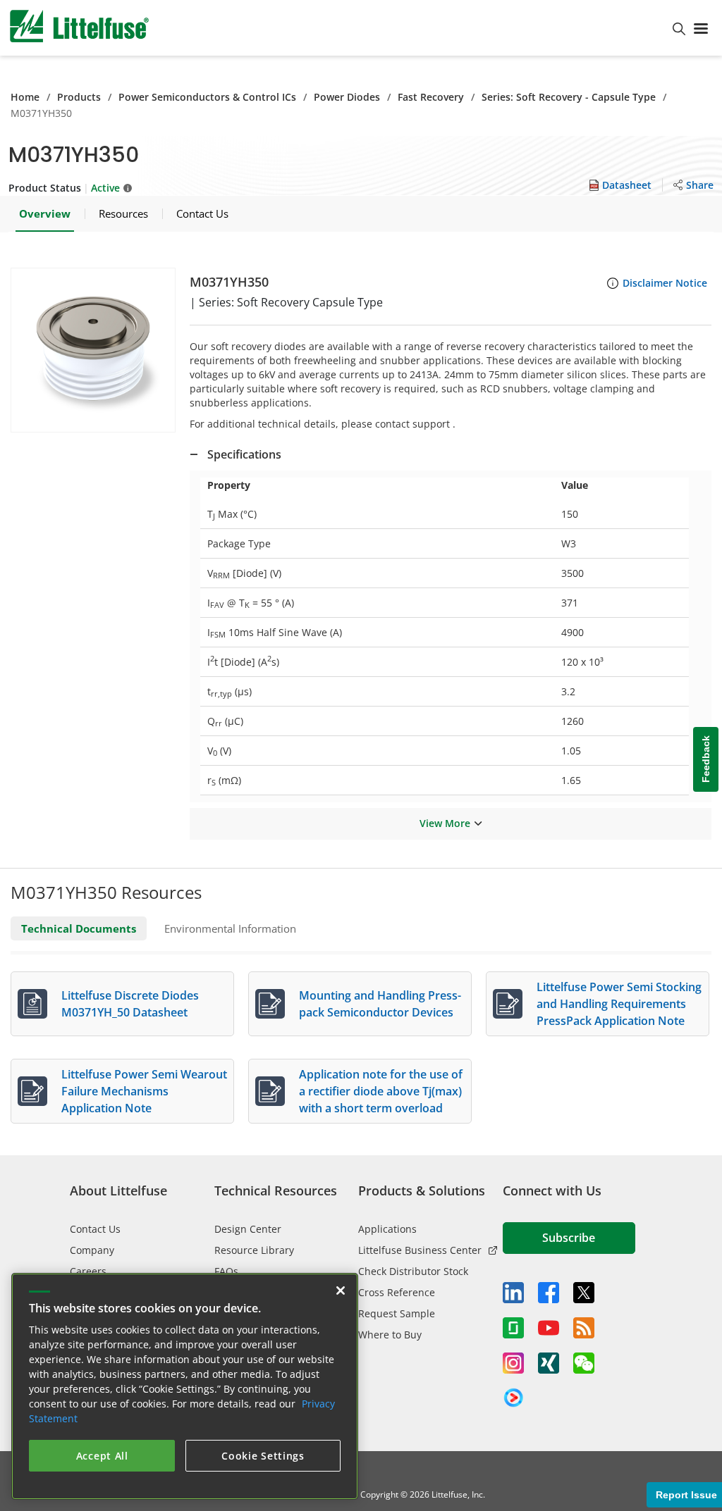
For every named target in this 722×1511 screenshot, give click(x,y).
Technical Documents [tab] (78, 928)
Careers (88, 1271)
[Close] (340, 1290)
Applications (387, 1229)
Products (79, 97)
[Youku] (513, 1398)
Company (92, 1250)
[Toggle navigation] (703, 27)
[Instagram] (513, 1363)
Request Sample (396, 1313)
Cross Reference (396, 1292)
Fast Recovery (431, 97)
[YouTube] (548, 1327)
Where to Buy (390, 1334)
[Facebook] (548, 1292)
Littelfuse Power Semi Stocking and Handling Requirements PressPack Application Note (619, 1003)
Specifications (244, 454)
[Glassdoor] (513, 1327)
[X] (583, 1292)
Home (25, 97)
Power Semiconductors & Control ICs (207, 97)
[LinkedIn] (513, 1292)
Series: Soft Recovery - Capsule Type (569, 97)
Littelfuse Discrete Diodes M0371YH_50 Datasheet (130, 1004)
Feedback (705, 759)
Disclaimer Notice (665, 283)
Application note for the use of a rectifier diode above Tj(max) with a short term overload (381, 1091)
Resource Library (254, 1250)
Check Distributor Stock (413, 1271)
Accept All (102, 1455)
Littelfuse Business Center (420, 1250)
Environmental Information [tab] (230, 928)
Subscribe (568, 1237)
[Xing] (548, 1363)
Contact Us (95, 1229)
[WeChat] (583, 1363)
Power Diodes (347, 97)
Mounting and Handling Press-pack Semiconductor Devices (380, 1004)
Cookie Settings (263, 1455)
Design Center (247, 1229)
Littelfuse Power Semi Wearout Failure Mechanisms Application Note (144, 1091)
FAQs (226, 1271)
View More (445, 823)
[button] (93, 350)
